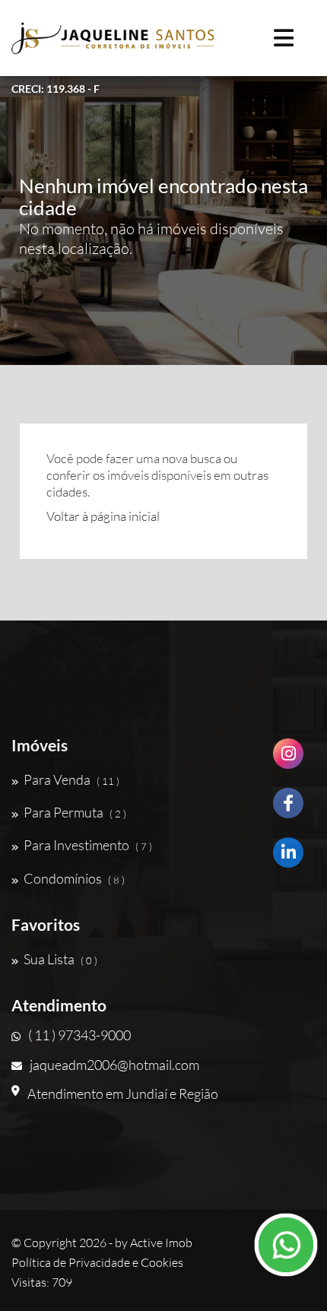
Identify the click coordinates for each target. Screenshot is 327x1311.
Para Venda (71, 779)
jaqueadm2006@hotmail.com (114, 1064)
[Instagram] (288, 759)
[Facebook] (288, 808)
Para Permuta (75, 812)
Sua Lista (60, 959)
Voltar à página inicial (103, 516)
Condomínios (74, 878)
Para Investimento (88, 844)
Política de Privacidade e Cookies (97, 1262)
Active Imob (161, 1242)
